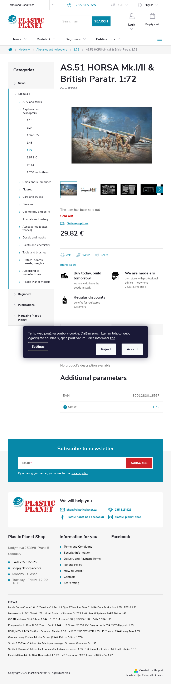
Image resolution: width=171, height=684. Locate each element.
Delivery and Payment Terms (82, 559)
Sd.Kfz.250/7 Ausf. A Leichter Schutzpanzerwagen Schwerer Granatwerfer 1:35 (52, 643)
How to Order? (73, 571)
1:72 (29, 150)
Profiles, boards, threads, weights (33, 261)
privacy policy (79, 473)
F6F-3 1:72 (130, 607)
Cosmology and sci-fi (36, 212)
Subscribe (139, 463)
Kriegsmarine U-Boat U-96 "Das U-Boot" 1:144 (34, 625)
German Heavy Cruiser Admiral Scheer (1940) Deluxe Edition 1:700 (45, 637)
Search (101, 21)
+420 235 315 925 (24, 562)
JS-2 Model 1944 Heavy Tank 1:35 (121, 631)
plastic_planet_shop (128, 517)
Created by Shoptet (151, 670)
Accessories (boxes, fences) (35, 228)
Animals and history (35, 219)
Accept (132, 349)
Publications (26, 305)
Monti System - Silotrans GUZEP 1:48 (66, 613)
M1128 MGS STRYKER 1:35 (83, 631)
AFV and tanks (32, 102)
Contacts (69, 577)
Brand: (68, 265)
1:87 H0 (32, 157)
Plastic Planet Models (36, 282)
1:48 (29, 143)
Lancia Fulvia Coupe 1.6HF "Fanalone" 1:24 (32, 607)
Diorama (28, 204)
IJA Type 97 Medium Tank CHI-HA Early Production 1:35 (90, 607)
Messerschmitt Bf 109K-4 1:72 (25, 613)
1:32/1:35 (33, 135)
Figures (27, 189)
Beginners (24, 294)
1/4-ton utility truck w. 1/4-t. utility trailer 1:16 (110, 649)
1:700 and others (38, 172)
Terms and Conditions (21, 5)
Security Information (77, 553)
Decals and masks (34, 238)
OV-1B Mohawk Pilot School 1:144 (27, 619)
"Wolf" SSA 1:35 (102, 619)
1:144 (30, 165)
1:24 (29, 128)
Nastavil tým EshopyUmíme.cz (144, 675)
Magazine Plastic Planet (29, 318)
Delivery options (77, 223)
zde (112, 338)
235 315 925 (123, 510)
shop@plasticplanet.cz (82, 510)
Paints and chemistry (36, 245)
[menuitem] (20, 39)
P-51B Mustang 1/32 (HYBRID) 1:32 (70, 619)
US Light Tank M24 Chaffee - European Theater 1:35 (37, 631)
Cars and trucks (33, 197)
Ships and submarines (37, 182)
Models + (24, 94)
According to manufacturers (32, 272)
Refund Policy (73, 565)
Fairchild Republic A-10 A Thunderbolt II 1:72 (33, 655)
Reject (106, 349)
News (21, 83)
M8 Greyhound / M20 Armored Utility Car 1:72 (87, 655)
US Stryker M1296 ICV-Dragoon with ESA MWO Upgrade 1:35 (98, 625)
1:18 (29, 120)
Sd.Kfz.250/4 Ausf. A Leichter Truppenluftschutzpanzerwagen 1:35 (45, 649)
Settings (38, 346)
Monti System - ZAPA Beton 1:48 (107, 613)
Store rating (71, 583)
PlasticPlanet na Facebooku (85, 517)
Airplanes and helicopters (31, 111)
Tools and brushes (34, 252)
